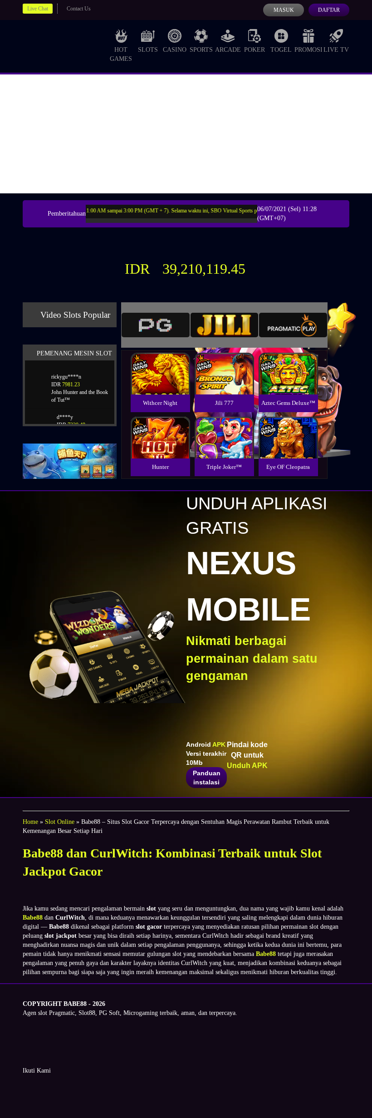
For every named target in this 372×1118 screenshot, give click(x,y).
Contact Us (79, 8)
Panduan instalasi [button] (206, 777)
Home (30, 821)
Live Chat (37, 8)
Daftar (329, 10)
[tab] (156, 325)
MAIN (160, 383)
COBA (160, 363)
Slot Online (59, 821)
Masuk (284, 10)
